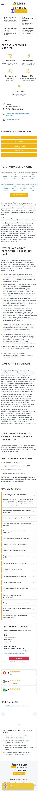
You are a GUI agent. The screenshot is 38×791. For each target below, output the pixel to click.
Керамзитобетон (19, 141)
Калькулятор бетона (12, 119)
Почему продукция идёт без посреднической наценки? (17, 524)
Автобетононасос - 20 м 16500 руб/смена (23, 187)
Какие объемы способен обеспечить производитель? (14, 570)
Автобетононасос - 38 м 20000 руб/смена (32, 175)
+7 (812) (19, 8)
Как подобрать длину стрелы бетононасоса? (16, 518)
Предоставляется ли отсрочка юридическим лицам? (16, 557)
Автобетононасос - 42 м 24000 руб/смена (23, 175)
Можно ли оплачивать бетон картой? (14, 550)
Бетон (19, 137)
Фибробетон (19, 150)
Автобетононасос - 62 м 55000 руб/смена (5, 175)
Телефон (7, 642)
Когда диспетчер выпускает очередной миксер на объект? (15, 495)
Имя (6, 635)
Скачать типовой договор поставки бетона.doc (17, 115)
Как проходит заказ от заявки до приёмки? (16, 603)
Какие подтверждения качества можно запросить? (15, 531)
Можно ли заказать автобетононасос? (14, 544)
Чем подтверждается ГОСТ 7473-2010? (15, 563)
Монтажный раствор (19, 146)
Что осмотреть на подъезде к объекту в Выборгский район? (15, 616)
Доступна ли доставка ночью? (12, 582)
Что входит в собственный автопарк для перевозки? (15, 589)
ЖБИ (19, 155)
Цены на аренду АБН (19, 195)
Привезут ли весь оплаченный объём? (14, 576)
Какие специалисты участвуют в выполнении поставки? (17, 609)
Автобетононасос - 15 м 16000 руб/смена (32, 187)
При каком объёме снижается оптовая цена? (16, 538)
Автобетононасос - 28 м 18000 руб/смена (5, 187)
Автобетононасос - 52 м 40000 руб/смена (14, 175)
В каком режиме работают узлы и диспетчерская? (13, 596)
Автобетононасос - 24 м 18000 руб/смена (14, 187)
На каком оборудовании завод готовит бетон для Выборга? (17, 511)
